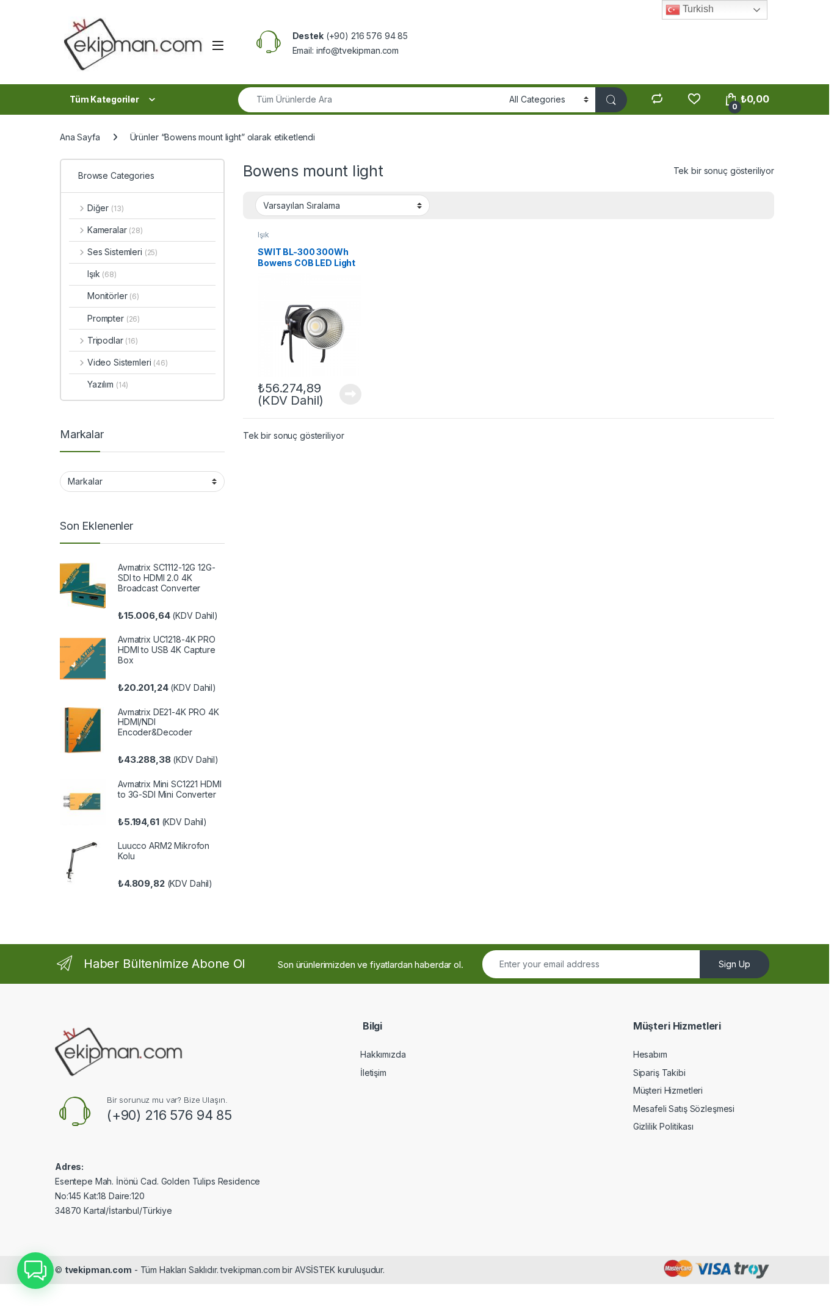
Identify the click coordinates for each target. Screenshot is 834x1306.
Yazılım (107, 384)
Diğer (105, 208)
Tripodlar (112, 340)
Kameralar (115, 230)
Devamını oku (343, 394)
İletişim (373, 1072)
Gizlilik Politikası (663, 1126)
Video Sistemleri (127, 362)
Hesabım (650, 1054)
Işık (263, 234)
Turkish (697, 9)
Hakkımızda (383, 1054)
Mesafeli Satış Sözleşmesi (684, 1108)
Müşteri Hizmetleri (668, 1090)
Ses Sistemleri (122, 252)
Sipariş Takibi (659, 1072)
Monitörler (113, 295)
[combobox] (370, 99)
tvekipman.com (98, 1270)
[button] (35, 1270)
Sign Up (734, 964)
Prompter (113, 318)
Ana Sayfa (80, 137)
